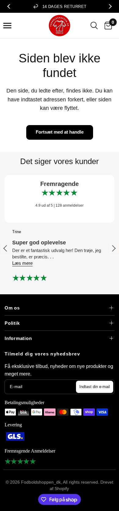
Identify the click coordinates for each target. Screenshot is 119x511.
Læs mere (22, 263)
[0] (107, 25)
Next (108, 6)
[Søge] (94, 25)
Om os (12, 307)
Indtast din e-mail (94, 386)
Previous (10, 6)
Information (18, 338)
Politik (12, 323)
